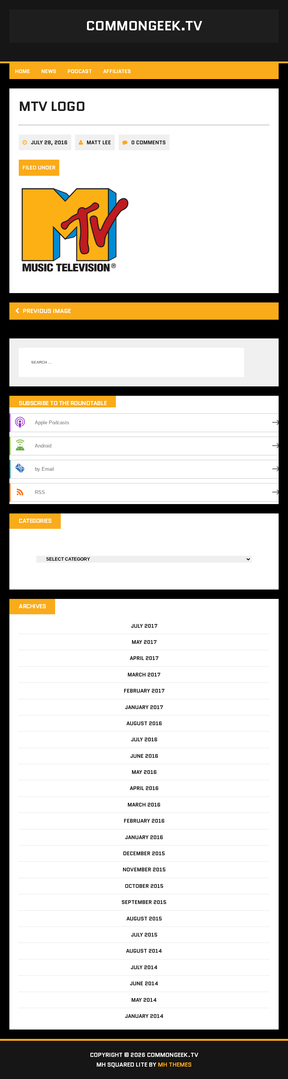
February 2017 (144, 690)
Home (22, 71)
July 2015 (144, 934)
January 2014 (144, 1016)
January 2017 (144, 707)
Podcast (80, 71)
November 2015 (144, 869)
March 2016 (144, 804)
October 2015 (144, 886)
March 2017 (144, 674)
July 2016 (144, 739)
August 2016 (144, 723)
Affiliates (117, 71)
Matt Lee (99, 142)
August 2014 (144, 951)
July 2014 (144, 967)
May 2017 (144, 642)
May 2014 (144, 1000)
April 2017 (144, 658)
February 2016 (144, 821)
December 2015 (144, 853)
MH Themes (175, 1064)
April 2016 (144, 788)
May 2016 (144, 772)
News (48, 71)
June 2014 (144, 983)
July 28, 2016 (49, 142)
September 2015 (144, 902)
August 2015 (144, 918)
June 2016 (144, 756)
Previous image (47, 311)
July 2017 (144, 626)
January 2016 (144, 837)
